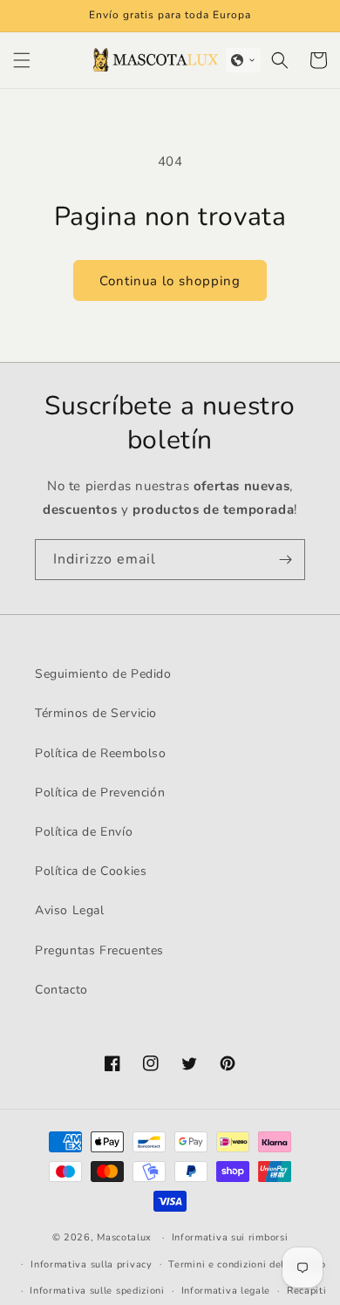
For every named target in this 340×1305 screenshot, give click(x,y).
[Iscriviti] (285, 559)
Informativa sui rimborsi (230, 1237)
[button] (22, 60)
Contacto (61, 989)
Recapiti (307, 1290)
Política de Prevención (100, 792)
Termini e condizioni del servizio (246, 1264)
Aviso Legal (70, 910)
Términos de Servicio (96, 713)
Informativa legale (226, 1290)
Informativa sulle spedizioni (97, 1290)
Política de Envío (84, 831)
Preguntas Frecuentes (99, 950)
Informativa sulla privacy (92, 1264)
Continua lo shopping (170, 281)
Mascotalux (124, 1237)
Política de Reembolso (101, 753)
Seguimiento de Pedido (103, 674)
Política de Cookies (90, 871)
